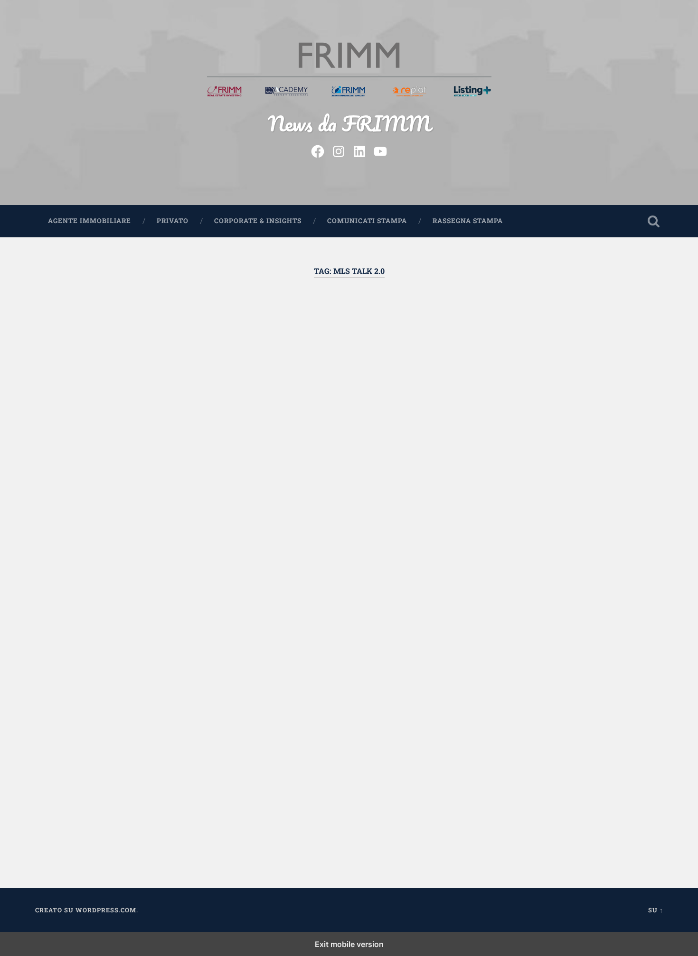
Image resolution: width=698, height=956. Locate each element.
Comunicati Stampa (367, 220)
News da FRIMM (349, 123)
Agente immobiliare (89, 220)
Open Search (653, 221)
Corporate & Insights (258, 220)
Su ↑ (655, 910)
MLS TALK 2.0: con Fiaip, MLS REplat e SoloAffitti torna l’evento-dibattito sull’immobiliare (132, 347)
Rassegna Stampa (468, 220)
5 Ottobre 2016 (88, 817)
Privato (173, 220)
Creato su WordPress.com (85, 910)
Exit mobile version (349, 944)
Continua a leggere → (93, 683)
